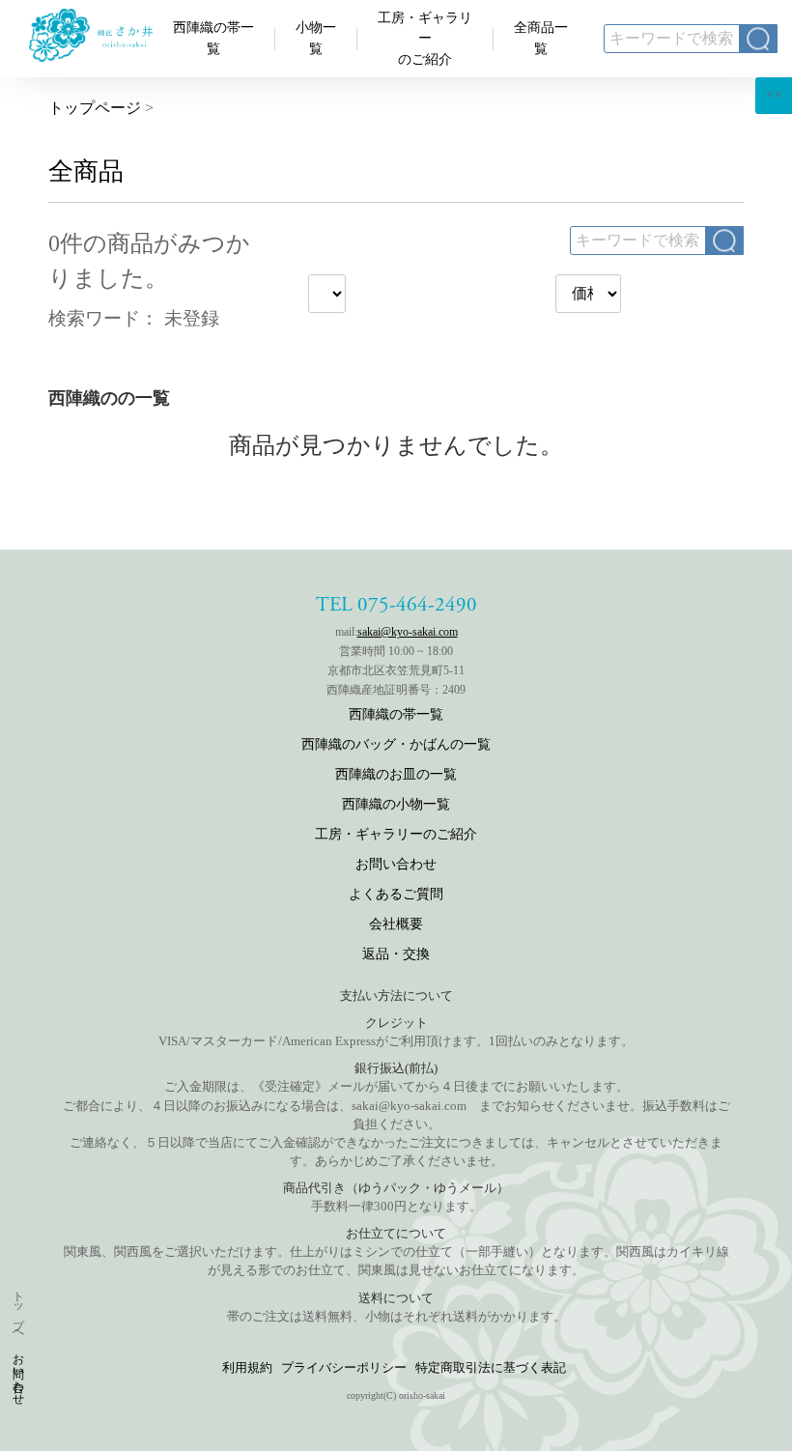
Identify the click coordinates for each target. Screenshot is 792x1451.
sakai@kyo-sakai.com (407, 632)
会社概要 (396, 924)
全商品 (86, 171)
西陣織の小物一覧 (396, 804)
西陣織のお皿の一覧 (396, 774)
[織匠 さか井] (91, 56)
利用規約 (247, 1367)
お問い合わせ (18, 1373)
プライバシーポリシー (344, 1367)
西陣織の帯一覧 (396, 714)
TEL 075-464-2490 (396, 604)
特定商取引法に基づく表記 (490, 1367)
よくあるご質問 (396, 894)
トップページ (94, 108)
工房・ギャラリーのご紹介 (425, 38)
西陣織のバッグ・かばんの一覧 (396, 744)
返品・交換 (396, 954)
